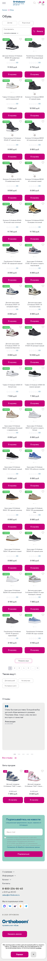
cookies (38, 948)
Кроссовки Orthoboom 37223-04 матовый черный (34, 345)
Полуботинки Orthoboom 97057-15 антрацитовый (34, 57)
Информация (7, 876)
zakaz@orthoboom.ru (11, 895)
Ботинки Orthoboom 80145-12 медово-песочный (34, 221)
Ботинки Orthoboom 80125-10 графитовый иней (12, 180)
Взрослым (26, 23)
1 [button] (11, 133)
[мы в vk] (10, 906)
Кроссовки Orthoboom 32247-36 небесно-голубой (34, 468)
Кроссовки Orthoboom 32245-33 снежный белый (12, 591)
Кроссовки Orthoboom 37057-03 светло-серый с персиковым (34, 263)
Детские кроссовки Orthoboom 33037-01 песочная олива (34, 304)
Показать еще (23, 661)
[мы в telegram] (26, 906)
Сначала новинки (10, 33)
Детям (9, 23)
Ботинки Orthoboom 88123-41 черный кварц (34, 98)
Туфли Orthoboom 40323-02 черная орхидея (35, 386)
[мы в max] (4, 906)
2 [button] (34, 133)
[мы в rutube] (15, 906)
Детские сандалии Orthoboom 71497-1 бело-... (34, 785)
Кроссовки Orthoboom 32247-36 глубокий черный (12, 468)
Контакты (6, 883)
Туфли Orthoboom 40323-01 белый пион (12, 386)
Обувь (12, 10)
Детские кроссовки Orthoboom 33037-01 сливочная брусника (12, 346)
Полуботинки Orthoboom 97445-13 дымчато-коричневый (12, 633)
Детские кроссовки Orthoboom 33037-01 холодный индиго (12, 304)
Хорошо (19, 954)
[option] (12, 44)
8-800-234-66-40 (12, 888)
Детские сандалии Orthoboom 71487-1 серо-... (13, 785)
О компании (7, 872)
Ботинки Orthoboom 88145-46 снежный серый (34, 180)
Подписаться (23, 854)
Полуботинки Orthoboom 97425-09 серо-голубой (34, 632)
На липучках (25, 680)
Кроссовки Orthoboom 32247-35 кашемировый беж (34, 510)
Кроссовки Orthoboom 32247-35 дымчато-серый (12, 550)
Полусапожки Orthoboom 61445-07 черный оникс (12, 139)
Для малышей (10, 680)
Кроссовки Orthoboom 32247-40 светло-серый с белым (35, 428)
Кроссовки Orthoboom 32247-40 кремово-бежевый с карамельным (12, 428)
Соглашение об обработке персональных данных (23, 847)
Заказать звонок (15, 934)
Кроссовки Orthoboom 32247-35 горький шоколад (12, 509)
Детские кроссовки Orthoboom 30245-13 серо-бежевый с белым (34, 592)
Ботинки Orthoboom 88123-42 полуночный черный (34, 139)
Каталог (4, 10)
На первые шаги (10, 686)
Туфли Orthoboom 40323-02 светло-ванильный (12, 98)
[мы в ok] (20, 906)
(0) (17, 62)
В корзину (12, 74)
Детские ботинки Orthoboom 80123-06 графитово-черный (12, 58)
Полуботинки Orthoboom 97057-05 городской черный (12, 262)
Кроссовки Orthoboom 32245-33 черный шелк (34, 550)
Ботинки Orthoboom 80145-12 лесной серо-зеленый (12, 221)
